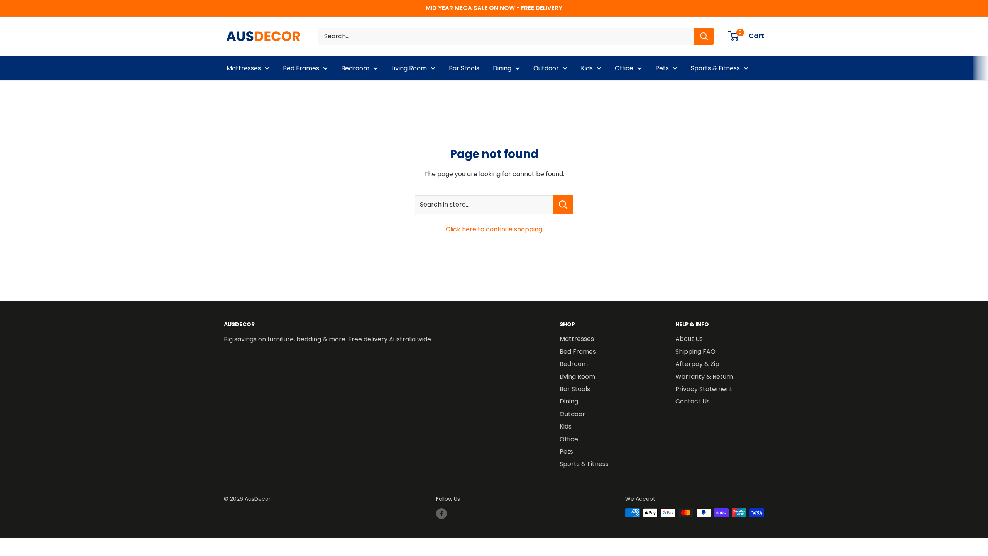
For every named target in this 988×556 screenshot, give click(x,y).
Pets (662, 68)
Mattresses (244, 68)
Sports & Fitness (715, 68)
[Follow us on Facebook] (441, 513)
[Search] (704, 36)
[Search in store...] (563, 204)
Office (624, 68)
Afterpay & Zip (697, 363)
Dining (502, 68)
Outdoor (546, 68)
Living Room (409, 68)
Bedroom (355, 68)
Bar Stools (464, 68)
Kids (587, 68)
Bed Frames (301, 68)
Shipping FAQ (695, 351)
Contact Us (692, 401)
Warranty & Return (704, 376)
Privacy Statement (704, 389)
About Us (689, 338)
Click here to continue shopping (494, 229)
